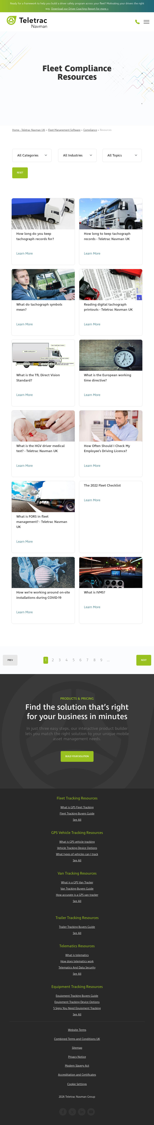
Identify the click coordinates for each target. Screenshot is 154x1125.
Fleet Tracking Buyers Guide (77, 814)
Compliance (90, 130)
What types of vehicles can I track (77, 854)
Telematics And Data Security (77, 968)
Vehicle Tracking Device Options (77, 848)
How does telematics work (77, 961)
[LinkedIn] (81, 1112)
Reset (20, 172)
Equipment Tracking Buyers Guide (77, 996)
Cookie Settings (77, 1084)
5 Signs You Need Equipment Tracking (77, 1008)
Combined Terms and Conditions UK (77, 1039)
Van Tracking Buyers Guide (77, 889)
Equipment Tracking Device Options (77, 1002)
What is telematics (77, 955)
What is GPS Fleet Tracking (77, 807)
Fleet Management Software (64, 130)
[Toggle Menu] (146, 22)
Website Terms (77, 1030)
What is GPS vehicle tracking (77, 842)
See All (77, 820)
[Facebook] (63, 1112)
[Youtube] (91, 1112)
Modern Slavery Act (77, 1066)
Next (143, 660)
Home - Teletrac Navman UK (28, 130)
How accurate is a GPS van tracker (77, 895)
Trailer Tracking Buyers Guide (77, 927)
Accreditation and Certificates (77, 1075)
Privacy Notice (77, 1057)
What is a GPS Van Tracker (77, 883)
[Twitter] (72, 1112)
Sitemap (77, 1048)
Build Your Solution (77, 756)
